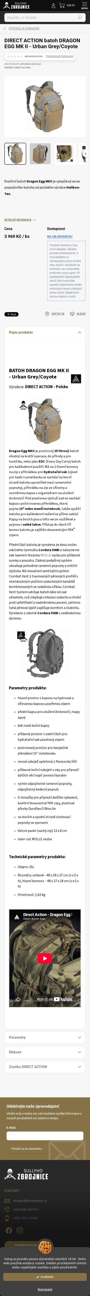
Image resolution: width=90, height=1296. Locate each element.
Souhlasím (47, 1277)
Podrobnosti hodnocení (60, 56)
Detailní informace (17, 219)
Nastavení (45, 1289)
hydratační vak (55, 472)
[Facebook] (8, 1230)
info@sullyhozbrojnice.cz (30, 1200)
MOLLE (46, 555)
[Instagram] (19, 1230)
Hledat (80, 17)
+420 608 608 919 (25, 1209)
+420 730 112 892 (25, 1218)
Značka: (17, 67)
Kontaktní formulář (26, 1245)
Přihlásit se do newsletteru (26, 1148)
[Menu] (84, 5)
